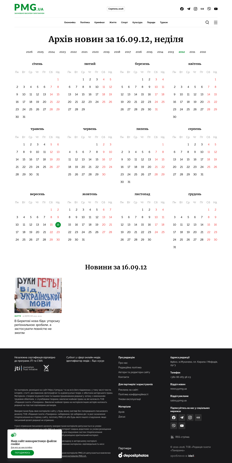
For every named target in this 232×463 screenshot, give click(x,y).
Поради (151, 22)
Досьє (122, 416)
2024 (51, 51)
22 (58, 102)
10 (23, 94)
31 (24, 117)
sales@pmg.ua (178, 400)
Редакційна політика (129, 367)
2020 (95, 51)
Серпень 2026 (115, 8)
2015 (150, 51)
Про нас (123, 363)
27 (44, 109)
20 (44, 102)
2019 (106, 51)
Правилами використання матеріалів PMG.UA (64, 456)
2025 (40, 51)
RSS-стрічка (182, 437)
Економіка (69, 22)
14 (51, 94)
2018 (117, 51)
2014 (160, 51)
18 (30, 102)
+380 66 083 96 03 (180, 377)
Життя (112, 22)
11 (31, 94)
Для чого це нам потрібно (21, 447)
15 (58, 94)
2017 (128, 51)
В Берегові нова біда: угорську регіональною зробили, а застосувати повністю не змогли (37, 327)
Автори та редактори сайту (134, 372)
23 (17, 109)
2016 (139, 51)
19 (37, 102)
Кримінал (99, 22)
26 (37, 109)
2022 (73, 51)
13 (44, 94)
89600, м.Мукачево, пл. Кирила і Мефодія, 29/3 (194, 363)
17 (24, 102)
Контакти (123, 377)
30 (17, 117)
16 (17, 102)
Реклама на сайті (128, 389)
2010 (203, 51)
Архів (121, 412)
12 (37, 94)
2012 (182, 51)
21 (51, 102)
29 (58, 109)
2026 (29, 51)
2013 (171, 51)
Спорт (124, 22)
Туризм (164, 22)
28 (51, 109)
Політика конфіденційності (133, 394)
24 (23, 109)
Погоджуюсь (22, 453)
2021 (84, 51)
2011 (192, 51)
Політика (85, 22)
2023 (62, 51)
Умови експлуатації (129, 399)
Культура (137, 22)
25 (30, 109)
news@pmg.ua (178, 388)
